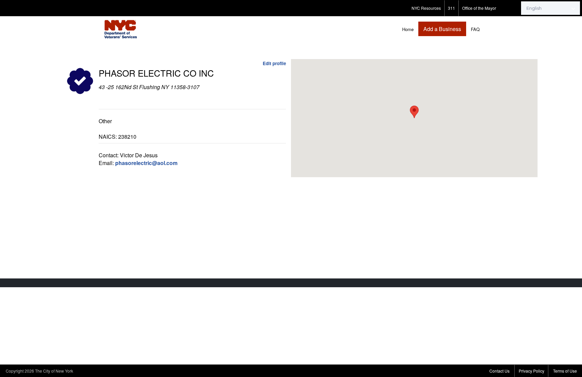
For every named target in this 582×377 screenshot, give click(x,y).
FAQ (475, 29)
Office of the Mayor (479, 8)
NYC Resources (426, 8)
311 (451, 8)
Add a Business (442, 29)
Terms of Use (565, 371)
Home (408, 29)
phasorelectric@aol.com (146, 163)
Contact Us (499, 371)
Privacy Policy (531, 371)
